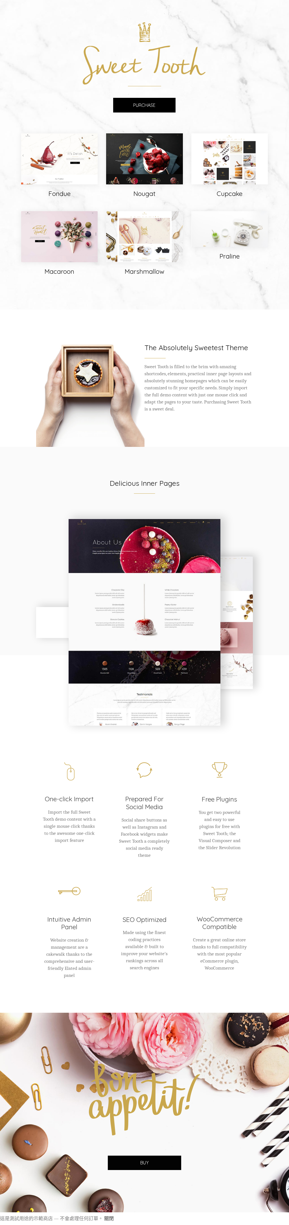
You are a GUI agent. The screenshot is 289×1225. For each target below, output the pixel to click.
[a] (144, 622)
